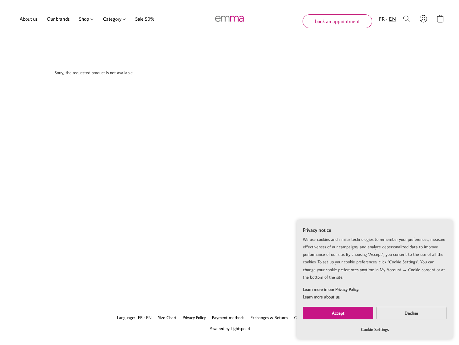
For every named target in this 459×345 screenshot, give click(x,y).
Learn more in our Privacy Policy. (331, 289)
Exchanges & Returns (269, 317)
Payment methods (228, 317)
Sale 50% (144, 19)
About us (28, 19)
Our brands (58, 19)
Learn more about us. (321, 297)
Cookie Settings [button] (375, 329)
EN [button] (392, 19)
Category (113, 19)
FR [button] (382, 19)
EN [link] (149, 317)
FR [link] (140, 317)
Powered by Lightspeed (230, 328)
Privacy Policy (194, 317)
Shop (85, 19)
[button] (229, 18)
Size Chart (167, 317)
